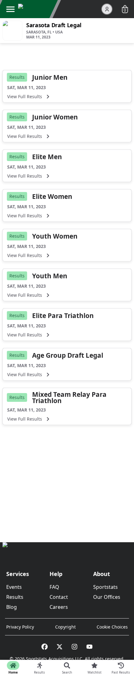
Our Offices (106, 597)
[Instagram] (74, 646)
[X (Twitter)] (59, 646)
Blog (11, 607)
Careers (59, 607)
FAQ (54, 587)
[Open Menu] (10, 9)
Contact (59, 597)
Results (14, 597)
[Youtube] (89, 646)
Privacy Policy (20, 627)
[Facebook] (44, 646)
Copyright (65, 627)
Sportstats (105, 587)
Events (14, 587)
